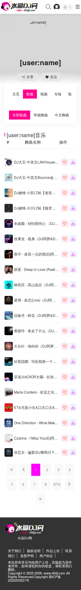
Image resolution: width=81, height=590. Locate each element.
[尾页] (40, 499)
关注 (53, 76)
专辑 (57, 94)
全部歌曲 (19, 115)
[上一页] (23, 469)
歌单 (71, 94)
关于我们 (14, 550)
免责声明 (27, 555)
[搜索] (48, 7)
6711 (57, 484)
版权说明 (33, 550)
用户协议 (46, 555)
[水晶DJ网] (19, 6)
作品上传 (53, 550)
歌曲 (30, 94)
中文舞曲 (62, 115)
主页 (16, 94)
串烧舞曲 (41, 115)
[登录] (57, 7)
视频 (43, 94)
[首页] (11, 469)
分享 (30, 76)
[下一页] (69, 484)
